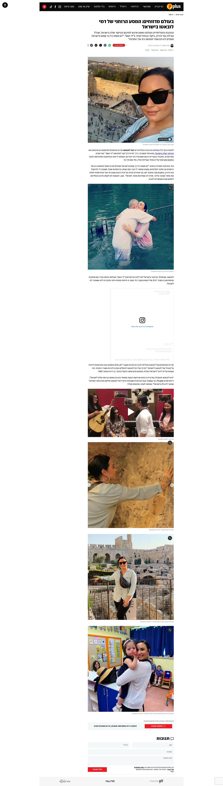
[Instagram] (59, 6)
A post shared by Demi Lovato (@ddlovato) (131, 360)
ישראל (147, 50)
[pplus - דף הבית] (174, 6)
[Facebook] (55, 6)
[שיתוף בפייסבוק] (105, 45)
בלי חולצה (99, 7)
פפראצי (147, 7)
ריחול (171, 15)
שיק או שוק (84, 7)
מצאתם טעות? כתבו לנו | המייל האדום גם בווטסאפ (159, 721)
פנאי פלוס (179, 15)
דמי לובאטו (163, 50)
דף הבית (159, 7)
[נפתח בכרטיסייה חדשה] (171, 45)
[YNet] (44, 7)
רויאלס (112, 7)
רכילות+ (135, 7)
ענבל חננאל (154, 50)
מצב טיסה (69, 7)
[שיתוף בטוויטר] (100, 45)
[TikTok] (51, 6)
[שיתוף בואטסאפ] (109, 45)
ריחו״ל (123, 7)
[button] (56, 106)
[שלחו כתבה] (96, 45)
